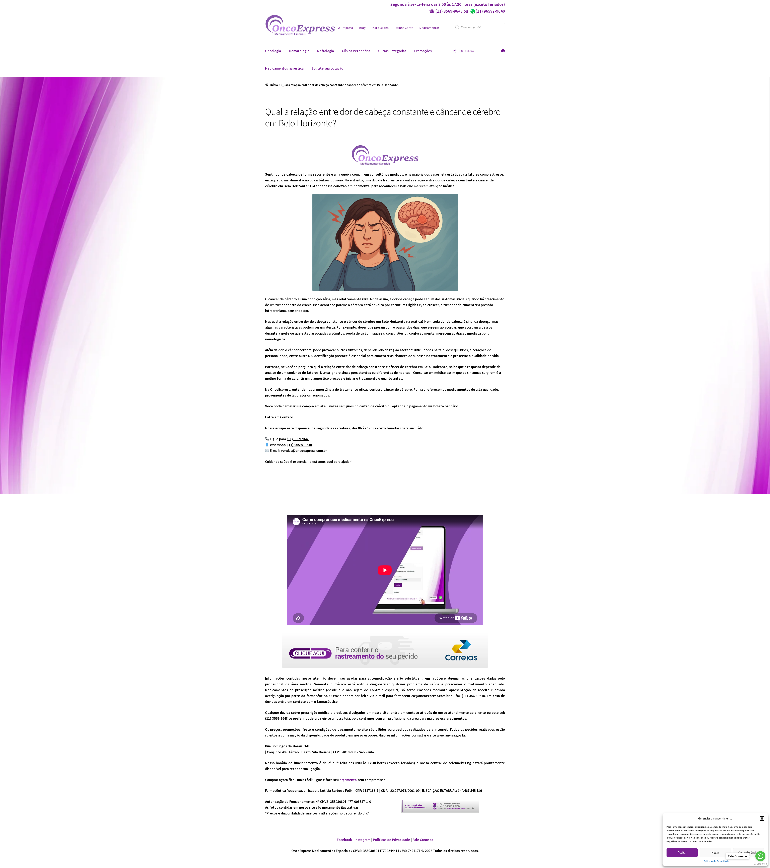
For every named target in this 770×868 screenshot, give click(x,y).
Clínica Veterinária (356, 51)
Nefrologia (325, 51)
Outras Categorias (392, 51)
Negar (715, 852)
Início (274, 85)
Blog (362, 28)
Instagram (362, 839)
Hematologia (299, 51)
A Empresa (345, 28)
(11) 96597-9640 (487, 11)
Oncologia (273, 51)
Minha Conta (404, 28)
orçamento (348, 779)
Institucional (381, 28)
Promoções (423, 51)
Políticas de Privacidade (716, 861)
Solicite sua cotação (327, 68)
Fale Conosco (423, 839)
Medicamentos (429, 28)
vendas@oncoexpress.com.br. (304, 450)
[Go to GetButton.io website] (760, 864)
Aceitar (682, 852)
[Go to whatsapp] (760, 856)
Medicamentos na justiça (284, 68)
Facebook (344, 839)
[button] (762, 818)
